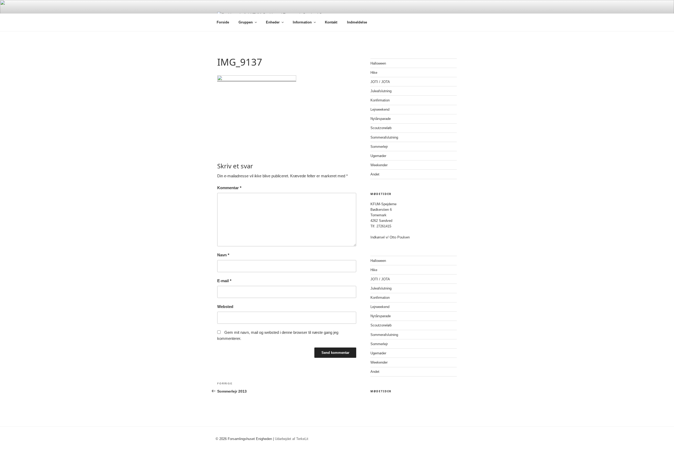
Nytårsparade (380, 119)
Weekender (379, 165)
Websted (225, 306)
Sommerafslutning (384, 137)
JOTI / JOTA (380, 82)
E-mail (224, 280)
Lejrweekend (379, 109)
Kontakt (331, 22)
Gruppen (246, 22)
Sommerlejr (379, 147)
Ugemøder (378, 156)
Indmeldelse (357, 22)
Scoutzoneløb (380, 128)
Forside (223, 22)
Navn (223, 255)
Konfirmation (380, 100)
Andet (374, 174)
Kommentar (229, 187)
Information (302, 22)
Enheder (273, 22)
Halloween (378, 63)
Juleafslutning (380, 91)
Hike (373, 73)
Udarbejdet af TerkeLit (291, 439)
